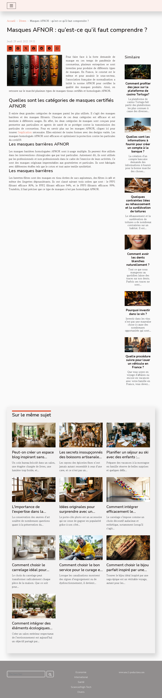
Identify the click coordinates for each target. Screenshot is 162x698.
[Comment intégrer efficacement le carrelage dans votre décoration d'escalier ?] (128, 489)
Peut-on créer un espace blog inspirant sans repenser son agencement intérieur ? (33, 459)
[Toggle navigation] (11, 6)
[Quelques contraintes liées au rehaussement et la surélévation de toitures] (138, 185)
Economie (81, 672)
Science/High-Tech (81, 687)
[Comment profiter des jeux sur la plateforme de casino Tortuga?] (138, 71)
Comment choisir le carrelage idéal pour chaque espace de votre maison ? (32, 572)
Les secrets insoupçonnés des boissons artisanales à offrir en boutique (81, 457)
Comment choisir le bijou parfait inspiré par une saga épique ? (127, 569)
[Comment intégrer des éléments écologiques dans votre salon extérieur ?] (34, 606)
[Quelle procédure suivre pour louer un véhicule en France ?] (138, 344)
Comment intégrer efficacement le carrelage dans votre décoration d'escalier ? (125, 514)
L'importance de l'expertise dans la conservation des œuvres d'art (33, 514)
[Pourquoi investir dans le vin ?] (138, 298)
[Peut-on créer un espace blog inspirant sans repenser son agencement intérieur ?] (34, 434)
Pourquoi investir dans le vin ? (138, 312)
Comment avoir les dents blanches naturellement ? (138, 259)
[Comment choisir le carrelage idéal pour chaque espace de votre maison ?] (34, 547)
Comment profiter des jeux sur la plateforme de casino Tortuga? (138, 88)
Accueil (11, 21)
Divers (22, 21)
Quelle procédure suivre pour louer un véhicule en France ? (138, 361)
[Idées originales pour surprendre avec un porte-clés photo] (81, 489)
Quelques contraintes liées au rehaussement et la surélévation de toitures (138, 204)
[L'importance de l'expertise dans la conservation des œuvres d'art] (34, 489)
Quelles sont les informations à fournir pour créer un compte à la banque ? (138, 144)
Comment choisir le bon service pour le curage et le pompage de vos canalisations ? (80, 572)
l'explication (25, 132)
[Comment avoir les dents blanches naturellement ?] (138, 242)
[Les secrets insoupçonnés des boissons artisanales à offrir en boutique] (81, 434)
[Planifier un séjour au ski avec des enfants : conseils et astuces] (128, 434)
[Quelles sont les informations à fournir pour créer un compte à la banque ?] (138, 125)
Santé (81, 682)
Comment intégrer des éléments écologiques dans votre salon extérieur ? (31, 630)
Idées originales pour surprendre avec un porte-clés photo (77, 511)
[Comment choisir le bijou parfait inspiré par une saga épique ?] (128, 547)
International (81, 677)
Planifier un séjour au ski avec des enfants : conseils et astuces (127, 457)
